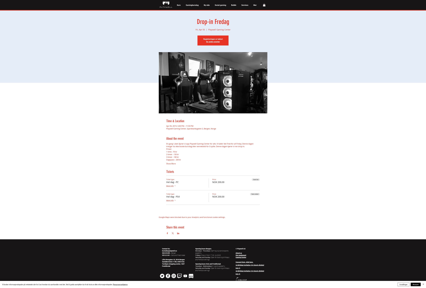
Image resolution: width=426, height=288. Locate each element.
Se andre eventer (213, 42)
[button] (178, 5)
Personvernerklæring (120, 284)
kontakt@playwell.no (169, 251)
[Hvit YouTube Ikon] (185, 276)
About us (239, 253)
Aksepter (416, 284)
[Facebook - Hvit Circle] (168, 276)
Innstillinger (403, 284)
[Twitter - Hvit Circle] (162, 276)
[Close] (423, 284)
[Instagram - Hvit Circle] (174, 276)
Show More (171, 163)
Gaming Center (241, 257)
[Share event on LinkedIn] (178, 233)
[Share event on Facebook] (167, 233)
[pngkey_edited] (191, 276)
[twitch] (179, 276)
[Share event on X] (173, 233)
